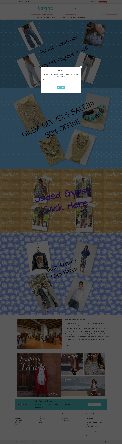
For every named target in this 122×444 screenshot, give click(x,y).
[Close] (81, 67)
